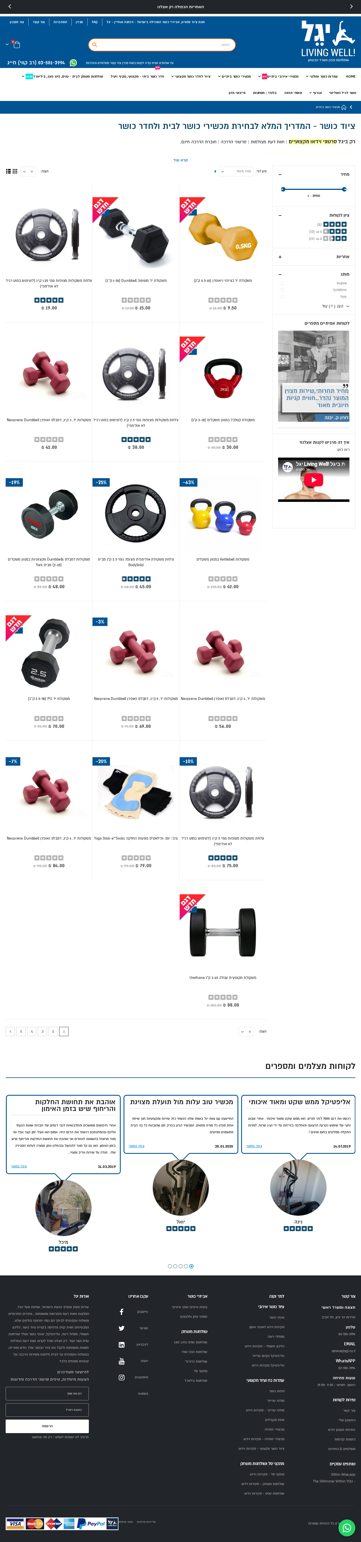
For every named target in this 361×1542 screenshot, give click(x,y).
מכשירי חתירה (274, 1429)
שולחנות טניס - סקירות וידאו (264, 1494)
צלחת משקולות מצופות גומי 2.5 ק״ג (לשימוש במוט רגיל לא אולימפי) (136, 423)
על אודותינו (166, 63)
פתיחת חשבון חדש (341, 1430)
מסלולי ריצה (276, 1337)
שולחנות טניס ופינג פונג (190, 1342)
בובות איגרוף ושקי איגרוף (189, 1307)
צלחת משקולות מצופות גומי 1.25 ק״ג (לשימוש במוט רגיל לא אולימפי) (49, 283)
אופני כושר (276, 1317)
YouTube (121, 1361)
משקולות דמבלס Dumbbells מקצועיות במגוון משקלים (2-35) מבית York (49, 562)
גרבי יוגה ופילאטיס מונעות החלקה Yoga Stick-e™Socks (136, 838)
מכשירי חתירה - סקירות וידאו (263, 1439)
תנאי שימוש (125, 1522)
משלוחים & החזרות (341, 1449)
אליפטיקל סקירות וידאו (268, 1365)
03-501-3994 (346, 1368)
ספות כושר (276, 1391)
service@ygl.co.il (343, 1351)
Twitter (121, 1328)
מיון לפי (262, 171)
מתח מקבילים (274, 1420)
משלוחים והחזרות (97, 63)
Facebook (121, 1312)
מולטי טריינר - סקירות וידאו (265, 1410)
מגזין (79, 22)
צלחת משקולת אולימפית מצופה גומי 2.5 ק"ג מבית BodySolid (136, 562)
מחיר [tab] (344, 174)
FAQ (95, 22)
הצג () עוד (332, 306)
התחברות (60, 22)
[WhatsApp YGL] (73, 63)
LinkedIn (121, 1344)
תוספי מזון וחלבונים (193, 1317)
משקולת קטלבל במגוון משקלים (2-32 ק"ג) (223, 420)
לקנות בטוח (136, 63)
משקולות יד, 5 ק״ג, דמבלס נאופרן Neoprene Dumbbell (136, 699)
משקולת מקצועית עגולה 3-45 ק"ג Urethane (223, 978)
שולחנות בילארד (195, 1381)
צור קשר (39, 22)
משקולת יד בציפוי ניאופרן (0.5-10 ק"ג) (223, 280)
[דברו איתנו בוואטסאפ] (346, 1527)
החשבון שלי (347, 1420)
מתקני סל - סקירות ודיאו (267, 1474)
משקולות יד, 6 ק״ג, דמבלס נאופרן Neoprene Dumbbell (49, 838)
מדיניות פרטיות (146, 1522)
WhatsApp (121, 1394)
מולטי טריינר (275, 1401)
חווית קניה (151, 63)
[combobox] (162, 45)
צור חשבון (17, 22)
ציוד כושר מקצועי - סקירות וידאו (261, 1449)
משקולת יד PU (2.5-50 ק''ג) (49, 699)
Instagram (121, 1377)
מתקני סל (200, 1371)
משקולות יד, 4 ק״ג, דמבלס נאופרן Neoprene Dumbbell (223, 699)
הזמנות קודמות (344, 1439)
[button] (191, 1266)
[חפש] (94, 45)
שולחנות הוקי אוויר (194, 1352)
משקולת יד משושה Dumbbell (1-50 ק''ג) (136, 280)
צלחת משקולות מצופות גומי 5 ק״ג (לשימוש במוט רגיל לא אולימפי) (223, 841)
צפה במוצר (254, 1146)
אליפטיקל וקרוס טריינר (268, 1356)
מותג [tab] (344, 274)
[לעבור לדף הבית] (344, 107)
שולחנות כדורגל (196, 1361)
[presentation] (10, 6)
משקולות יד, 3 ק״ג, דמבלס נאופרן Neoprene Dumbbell (49, 420)
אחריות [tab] (342, 257)
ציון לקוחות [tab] (339, 215)
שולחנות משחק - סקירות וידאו (262, 1484)
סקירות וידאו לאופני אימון (266, 1327)
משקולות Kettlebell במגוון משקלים (223, 559)
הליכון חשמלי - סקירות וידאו (264, 1346)
